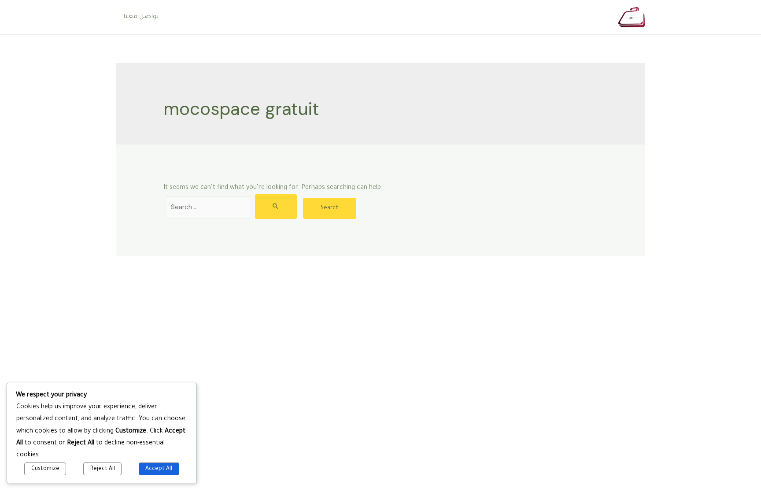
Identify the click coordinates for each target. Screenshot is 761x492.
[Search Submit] (276, 206)
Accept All (158, 469)
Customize (45, 469)
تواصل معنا (141, 17)
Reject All (102, 469)
